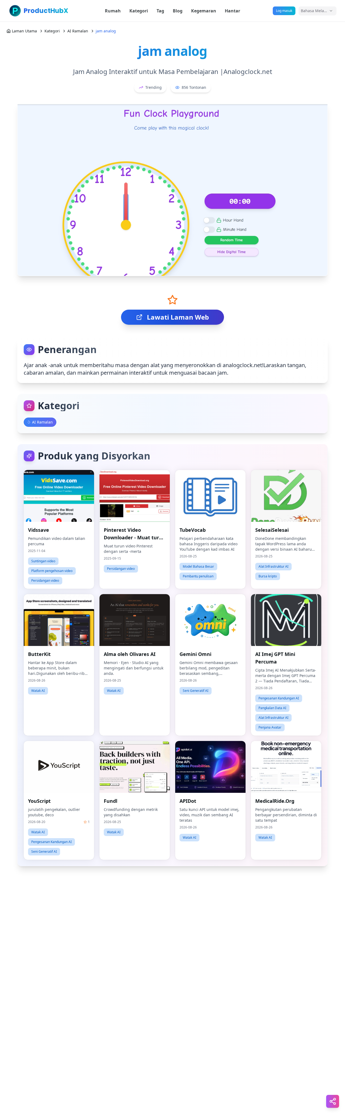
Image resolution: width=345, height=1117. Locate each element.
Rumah (113, 11)
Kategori (138, 11)
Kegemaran (203, 11)
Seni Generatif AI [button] (195, 690)
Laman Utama (24, 30)
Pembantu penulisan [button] (198, 576)
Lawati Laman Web (178, 317)
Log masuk (284, 10)
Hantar (232, 11)
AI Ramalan (77, 30)
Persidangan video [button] (45, 580)
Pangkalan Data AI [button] (272, 708)
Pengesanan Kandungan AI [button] (278, 698)
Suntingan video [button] (43, 561)
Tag (160, 11)
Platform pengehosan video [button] (52, 570)
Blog (177, 11)
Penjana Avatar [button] (269, 727)
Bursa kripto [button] (267, 576)
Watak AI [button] (38, 690)
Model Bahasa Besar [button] (198, 566)
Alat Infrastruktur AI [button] (273, 566)
